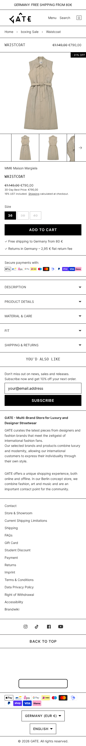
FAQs (8, 535)
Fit (7, 331)
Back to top (43, 641)
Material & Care (18, 316)
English (40, 729)
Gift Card (11, 543)
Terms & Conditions (19, 580)
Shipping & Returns (22, 345)
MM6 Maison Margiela (21, 168)
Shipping (33, 193)
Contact (11, 506)
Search (65, 18)
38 (25, 216)
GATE (35, 741)
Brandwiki (12, 609)
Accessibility (14, 602)
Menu (52, 18)
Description (15, 287)
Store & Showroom (18, 513)
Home (9, 32)
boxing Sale (30, 32)
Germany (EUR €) (41, 716)
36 (10, 215)
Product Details (19, 302)
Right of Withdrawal (19, 595)
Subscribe (43, 400)
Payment (11, 558)
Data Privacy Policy (19, 587)
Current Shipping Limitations (26, 520)
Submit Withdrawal (43, 683)
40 (37, 216)
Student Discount (18, 550)
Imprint (10, 572)
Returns (10, 565)
